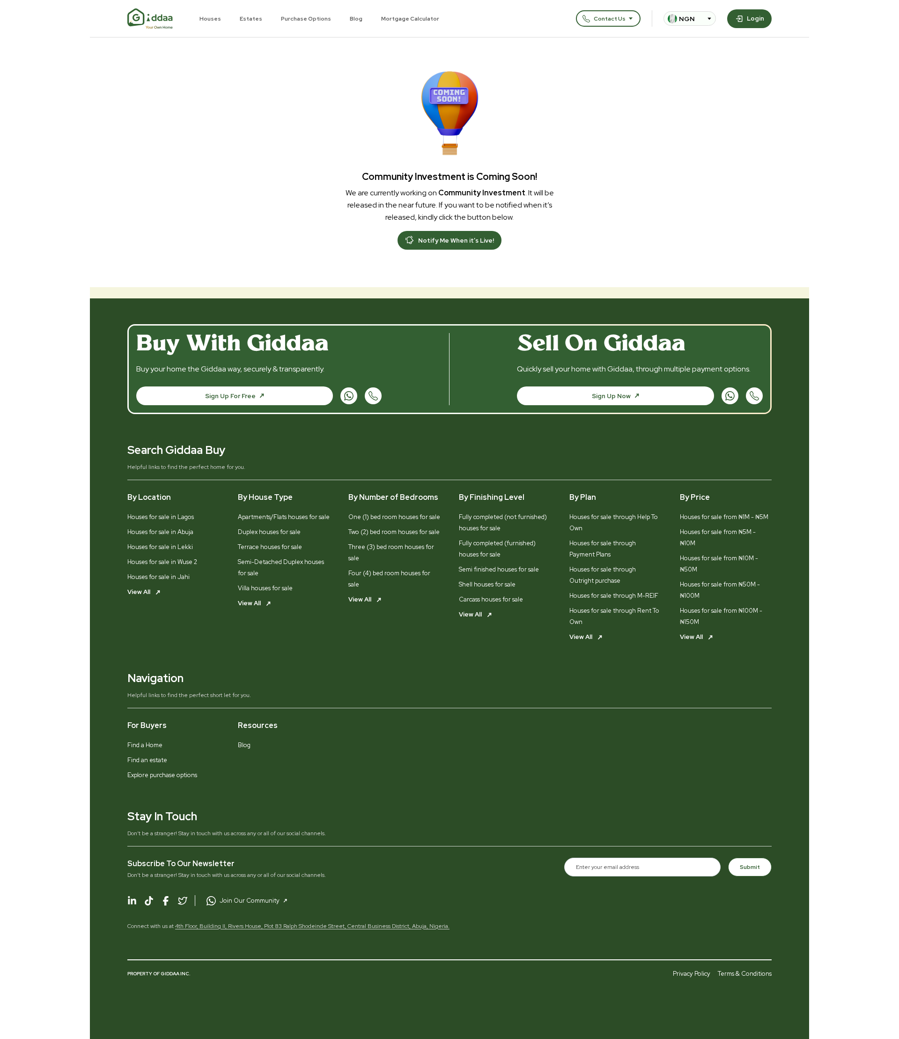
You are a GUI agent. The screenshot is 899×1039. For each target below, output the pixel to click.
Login (755, 18)
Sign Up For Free (230, 396)
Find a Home (144, 745)
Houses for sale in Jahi (158, 577)
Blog (356, 18)
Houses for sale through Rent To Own (614, 616)
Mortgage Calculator (410, 18)
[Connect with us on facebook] (165, 900)
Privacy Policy (691, 974)
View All (139, 592)
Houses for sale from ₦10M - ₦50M (719, 563)
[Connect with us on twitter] (182, 900)
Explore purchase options (162, 775)
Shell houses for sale (487, 584)
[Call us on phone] (373, 395)
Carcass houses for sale (491, 599)
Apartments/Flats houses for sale (284, 517)
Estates (251, 18)
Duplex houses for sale (269, 532)
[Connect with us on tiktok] (149, 900)
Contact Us (610, 18)
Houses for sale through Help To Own (613, 522)
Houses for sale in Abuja (160, 532)
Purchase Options (306, 18)
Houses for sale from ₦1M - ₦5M (724, 517)
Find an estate (147, 760)
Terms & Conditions (745, 974)
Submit (750, 867)
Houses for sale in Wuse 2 (162, 562)
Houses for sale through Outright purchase (602, 575)
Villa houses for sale (265, 588)
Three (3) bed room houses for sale (391, 552)
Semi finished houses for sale (499, 569)
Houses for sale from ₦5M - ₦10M (718, 537)
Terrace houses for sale (270, 547)
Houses (210, 18)
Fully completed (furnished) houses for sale (497, 548)
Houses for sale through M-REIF (613, 596)
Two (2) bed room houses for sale (394, 532)
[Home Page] (150, 18)
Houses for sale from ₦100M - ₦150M (721, 616)
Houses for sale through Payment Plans (602, 548)
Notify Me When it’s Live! (456, 241)
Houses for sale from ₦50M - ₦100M (720, 590)
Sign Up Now (611, 396)
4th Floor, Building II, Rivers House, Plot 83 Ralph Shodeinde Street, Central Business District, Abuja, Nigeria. (312, 926)
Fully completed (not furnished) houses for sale (503, 522)
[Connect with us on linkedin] (132, 900)
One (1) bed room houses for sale (394, 517)
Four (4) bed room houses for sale (389, 578)
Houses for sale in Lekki (160, 547)
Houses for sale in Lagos (160, 517)
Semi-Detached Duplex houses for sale (281, 567)
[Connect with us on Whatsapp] (348, 395)
